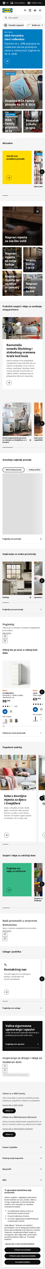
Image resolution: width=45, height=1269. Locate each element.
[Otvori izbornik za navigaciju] (40, 10)
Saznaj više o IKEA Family (12, 1105)
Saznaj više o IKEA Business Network (17, 1129)
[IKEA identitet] (7, 10)
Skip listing (6, 633)
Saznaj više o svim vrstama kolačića (19, 1244)
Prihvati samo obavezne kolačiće (23, 1256)
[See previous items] (5, 636)
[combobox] (21, 18)
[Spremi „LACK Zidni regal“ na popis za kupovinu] (41, 709)
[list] (22, 25)
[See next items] (5, 641)
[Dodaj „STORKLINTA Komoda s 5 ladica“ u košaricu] (5, 711)
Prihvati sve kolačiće (22, 1250)
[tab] (13, 469)
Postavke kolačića (22, 1262)
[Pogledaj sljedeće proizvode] (42, 25)
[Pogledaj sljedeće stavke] (42, 171)
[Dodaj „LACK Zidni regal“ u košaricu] (35, 709)
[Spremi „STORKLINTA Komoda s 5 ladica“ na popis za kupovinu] (11, 711)
